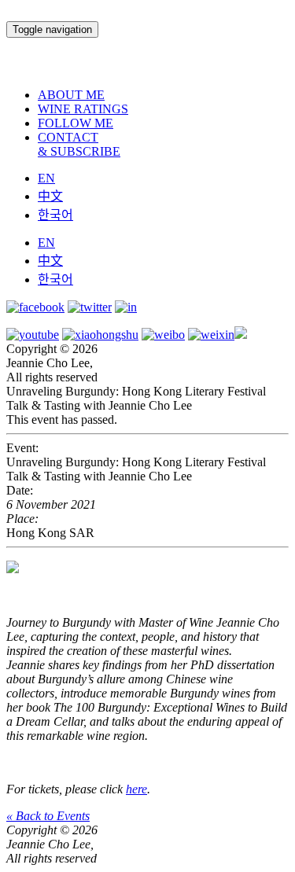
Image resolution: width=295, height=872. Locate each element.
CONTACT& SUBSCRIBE (79, 144)
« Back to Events (48, 815)
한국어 (55, 215)
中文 (50, 196)
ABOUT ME (71, 94)
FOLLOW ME (75, 123)
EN (46, 178)
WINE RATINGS (83, 109)
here (136, 789)
